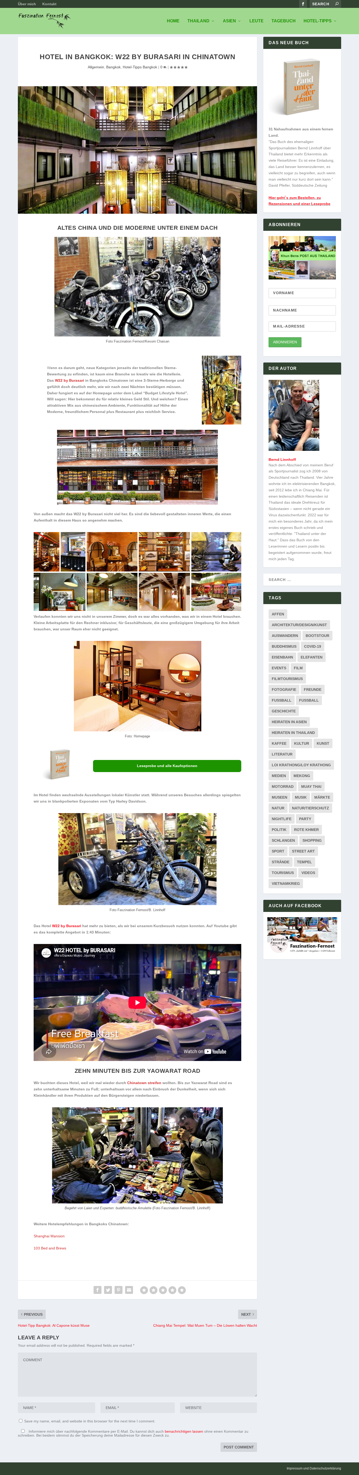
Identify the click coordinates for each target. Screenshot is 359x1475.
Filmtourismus (287, 679)
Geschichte (284, 711)
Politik (279, 830)
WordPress (91, 1468)
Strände (280, 862)
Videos (308, 873)
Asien (229, 21)
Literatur (282, 754)
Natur (278, 808)
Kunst (323, 743)
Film (298, 668)
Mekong (302, 776)
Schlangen (283, 840)
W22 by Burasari (66, 926)
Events (279, 668)
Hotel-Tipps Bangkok (140, 67)
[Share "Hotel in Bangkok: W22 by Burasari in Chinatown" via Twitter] (108, 1290)
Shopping (312, 840)
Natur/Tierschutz (310, 808)
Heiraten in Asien (289, 722)
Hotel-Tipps (318, 21)
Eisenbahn (282, 657)
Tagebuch (283, 21)
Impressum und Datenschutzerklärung (314, 1468)
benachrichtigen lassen (184, 1431)
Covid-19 (312, 646)
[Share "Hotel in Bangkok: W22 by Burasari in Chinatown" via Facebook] (97, 1290)
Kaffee (279, 743)
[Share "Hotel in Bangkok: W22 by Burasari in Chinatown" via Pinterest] (118, 1290)
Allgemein (96, 67)
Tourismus (283, 873)
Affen (278, 614)
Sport (278, 851)
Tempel (304, 862)
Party (305, 819)
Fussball (281, 700)
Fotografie (284, 689)
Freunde (312, 689)
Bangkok (113, 67)
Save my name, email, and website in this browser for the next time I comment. (89, 1421)
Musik (301, 797)
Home (173, 21)
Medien (279, 776)
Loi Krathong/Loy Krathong (301, 765)
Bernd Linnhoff (282, 459)
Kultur (301, 743)
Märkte (322, 797)
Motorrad (283, 786)
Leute (256, 21)
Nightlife (281, 819)
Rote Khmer (306, 830)
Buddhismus (284, 646)
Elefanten (311, 657)
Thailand (198, 21)
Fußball (309, 700)
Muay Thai (311, 786)
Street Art (303, 851)
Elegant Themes (50, 1468)
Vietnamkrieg (286, 883)
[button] (46, 551)
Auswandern (285, 636)
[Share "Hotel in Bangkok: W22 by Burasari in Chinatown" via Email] (129, 1290)
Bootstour (317, 636)
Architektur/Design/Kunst (299, 625)
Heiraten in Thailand (293, 733)
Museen (279, 797)
